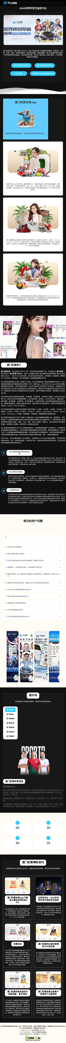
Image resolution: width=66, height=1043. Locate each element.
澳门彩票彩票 (10, 727)
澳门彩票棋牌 (10, 718)
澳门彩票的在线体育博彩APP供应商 (48, 945)
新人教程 (18, 73)
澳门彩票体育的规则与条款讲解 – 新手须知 (17, 992)
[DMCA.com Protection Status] (33, 1038)
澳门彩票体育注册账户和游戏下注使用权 (48, 992)
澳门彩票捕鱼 (10, 736)
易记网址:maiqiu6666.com (42, 73)
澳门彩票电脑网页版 (44, 65)
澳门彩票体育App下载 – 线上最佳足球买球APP (17, 900)
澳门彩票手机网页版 (21, 65)
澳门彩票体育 (10, 710)
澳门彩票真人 (10, 714)
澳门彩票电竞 (10, 723)
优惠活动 (17, 944)
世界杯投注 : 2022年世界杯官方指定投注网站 (48, 898)
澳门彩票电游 (10, 732)
